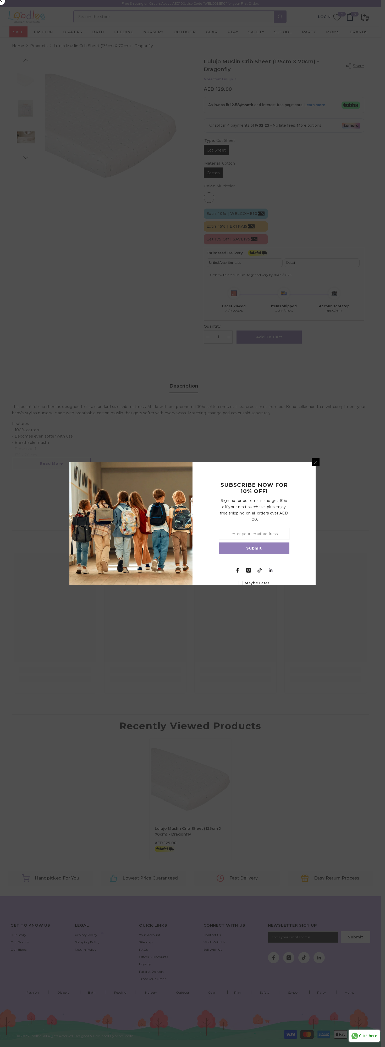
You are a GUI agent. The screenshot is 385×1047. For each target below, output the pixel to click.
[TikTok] (259, 570)
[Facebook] (237, 570)
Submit (254, 548)
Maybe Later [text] (257, 583)
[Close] (316, 462)
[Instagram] (248, 570)
